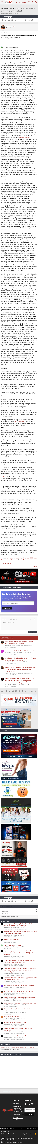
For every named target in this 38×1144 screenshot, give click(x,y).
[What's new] (32, 2)
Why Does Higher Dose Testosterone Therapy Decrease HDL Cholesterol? (20, 659)
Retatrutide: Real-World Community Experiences (18, 991)
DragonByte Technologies (7, 1139)
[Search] (36, 2)
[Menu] (2, 2)
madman (7, 684)
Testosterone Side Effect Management (14, 1020)
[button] (3, 619)
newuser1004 (4, 1047)
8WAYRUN (20, 1142)
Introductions (7, 948)
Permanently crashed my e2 (12, 1016)
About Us (22, 1128)
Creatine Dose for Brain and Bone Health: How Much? (20, 1003)
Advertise (35, 1128)
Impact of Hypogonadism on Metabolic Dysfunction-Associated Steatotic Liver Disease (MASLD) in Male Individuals (20, 952)
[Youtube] (32, 1104)
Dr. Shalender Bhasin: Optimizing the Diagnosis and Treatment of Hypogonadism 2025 (19, 961)
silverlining (21, 1047)
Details (15, 1139)
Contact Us (29, 1128)
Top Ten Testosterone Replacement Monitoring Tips (19, 997)
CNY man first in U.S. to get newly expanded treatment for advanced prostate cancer (20, 932)
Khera (4, 477)
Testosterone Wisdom (29, 560)
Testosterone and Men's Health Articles (22, 645)
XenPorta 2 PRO (5, 1142)
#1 (36, 32)
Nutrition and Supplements (11, 1006)
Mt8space (31, 1047)
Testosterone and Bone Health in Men (15, 1022)
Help (27, 1134)
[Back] (29, 2)
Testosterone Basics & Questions (12, 1000)
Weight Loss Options (9, 994)
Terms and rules (12, 1134)
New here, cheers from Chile (12, 945)
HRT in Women (7, 1014)
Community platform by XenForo (15, 1137)
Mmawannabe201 (13, 1047)
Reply (35, 566)
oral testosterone (20, 421)
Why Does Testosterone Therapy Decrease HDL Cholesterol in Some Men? (19, 643)
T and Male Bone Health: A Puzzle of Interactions (18, 1036)
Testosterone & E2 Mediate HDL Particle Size (20, 651)
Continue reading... (6, 563)
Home (31, 1134)
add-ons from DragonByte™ (21, 1138)
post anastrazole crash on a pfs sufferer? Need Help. (19, 985)
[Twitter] (29, 1104)
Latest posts (5, 921)
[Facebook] (25, 1104)
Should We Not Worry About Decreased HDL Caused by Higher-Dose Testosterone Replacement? (20, 669)
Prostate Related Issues (10, 936)
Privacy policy (21, 1134)
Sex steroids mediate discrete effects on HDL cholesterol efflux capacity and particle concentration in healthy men (20, 681)
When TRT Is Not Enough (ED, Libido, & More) (15, 929)
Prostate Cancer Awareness (12, 939)
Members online (6, 1044)
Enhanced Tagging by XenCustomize (10, 1141)
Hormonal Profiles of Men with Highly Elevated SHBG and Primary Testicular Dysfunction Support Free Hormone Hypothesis (20, 970)
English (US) (5, 1131)
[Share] (34, 33)
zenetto (27, 1047)
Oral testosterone (24, 137)
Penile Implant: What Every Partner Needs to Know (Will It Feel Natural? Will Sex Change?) (19, 924)
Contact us (4, 1134)
